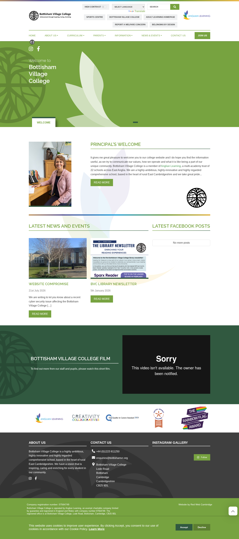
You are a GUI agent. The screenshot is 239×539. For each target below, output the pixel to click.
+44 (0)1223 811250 (108, 451)
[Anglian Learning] (196, 15)
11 (187, 122)
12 (194, 122)
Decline (202, 527)
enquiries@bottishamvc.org (112, 458)
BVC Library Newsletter (114, 284)
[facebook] (39, 49)
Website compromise (48, 284)
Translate (139, 11)
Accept (184, 527)
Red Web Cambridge (201, 504)
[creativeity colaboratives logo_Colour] (86, 418)
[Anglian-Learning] (49, 418)
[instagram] (33, 49)
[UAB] (158, 418)
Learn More (97, 529)
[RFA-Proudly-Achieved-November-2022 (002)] (195, 418)
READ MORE (102, 182)
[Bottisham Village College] (50, 15)
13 (200, 122)
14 (207, 122)
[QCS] (122, 418)
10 (181, 122)
